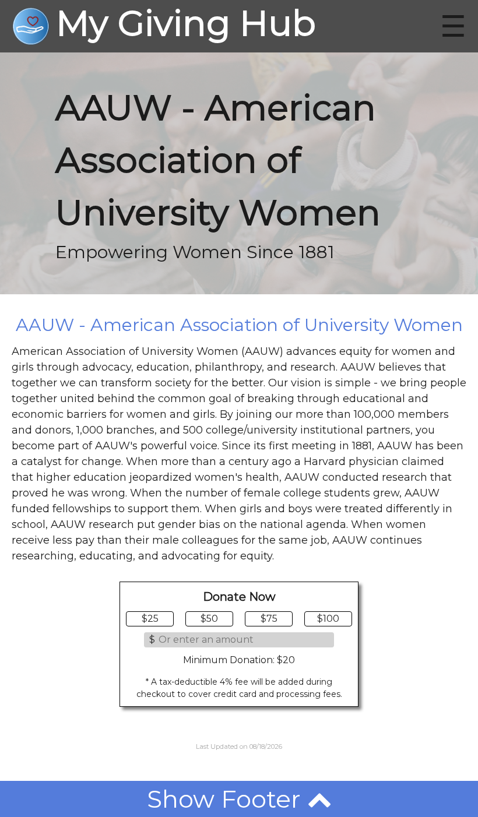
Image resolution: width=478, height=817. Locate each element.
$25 (150, 618)
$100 (328, 618)
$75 (269, 618)
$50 (209, 618)
